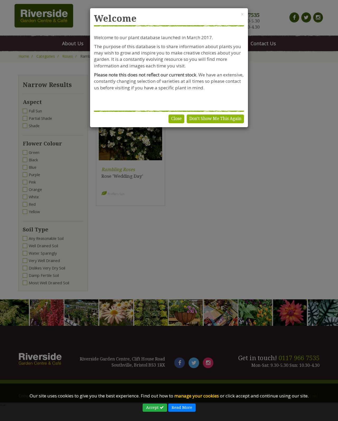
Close (176, 118)
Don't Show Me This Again (215, 118)
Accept (153, 407)
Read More (182, 407)
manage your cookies (196, 396)
